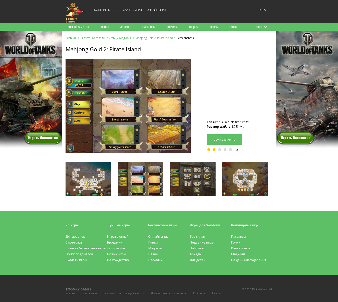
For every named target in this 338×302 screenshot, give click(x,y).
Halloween (197, 248)
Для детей (197, 260)
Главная (71, 38)
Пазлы (214, 27)
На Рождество (118, 260)
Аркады (195, 254)
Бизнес (104, 27)
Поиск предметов (77, 27)
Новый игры (116, 254)
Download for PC (224, 139)
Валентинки (240, 248)
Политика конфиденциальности (123, 293)
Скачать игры (132, 10)
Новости (218, 293)
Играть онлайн (118, 236)
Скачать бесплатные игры (97, 38)
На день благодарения (248, 260)
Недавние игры (202, 242)
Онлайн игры (156, 10)
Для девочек (75, 236)
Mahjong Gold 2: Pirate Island (154, 38)
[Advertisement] (239, 86)
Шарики (194, 27)
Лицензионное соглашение (169, 293)
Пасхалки (155, 260)
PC (116, 10)
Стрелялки (74, 242)
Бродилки (172, 27)
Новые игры (101, 10)
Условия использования (81, 293)
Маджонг (125, 27)
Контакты (199, 293)
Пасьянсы (148, 27)
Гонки (233, 27)
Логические (116, 248)
